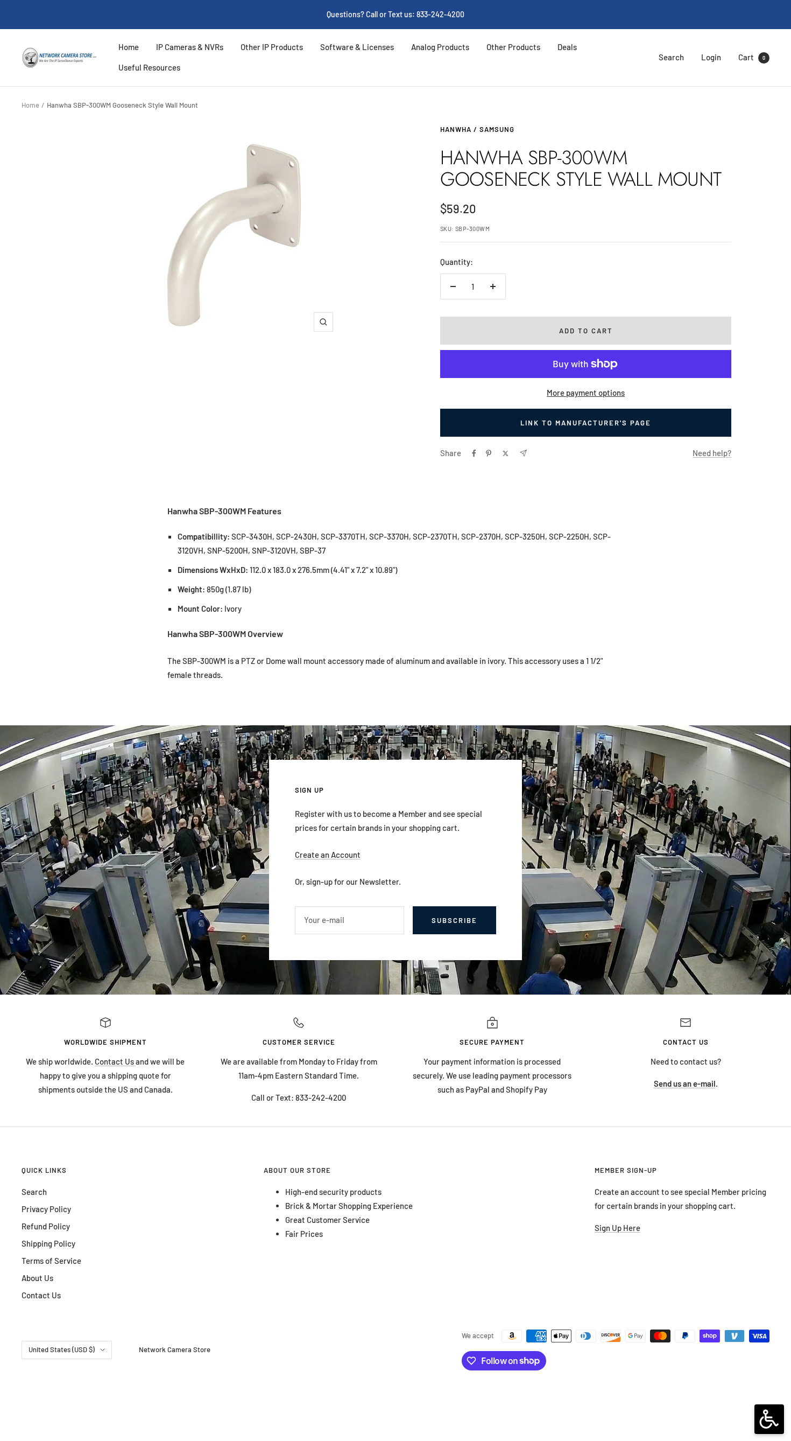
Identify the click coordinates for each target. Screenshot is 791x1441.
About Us (37, 1278)
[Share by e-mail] (523, 453)
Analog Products (440, 47)
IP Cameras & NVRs (189, 47)
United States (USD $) (62, 1349)
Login (711, 57)
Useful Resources (149, 67)
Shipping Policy (48, 1243)
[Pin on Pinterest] (488, 453)
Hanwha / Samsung (477, 129)
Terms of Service (51, 1260)
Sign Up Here (617, 1228)
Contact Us (115, 1061)
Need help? (712, 453)
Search (671, 57)
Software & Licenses (357, 47)
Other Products (513, 47)
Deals (567, 47)
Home (128, 47)
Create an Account (328, 854)
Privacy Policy (46, 1209)
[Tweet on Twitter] (505, 453)
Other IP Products (272, 47)
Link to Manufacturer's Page (585, 422)
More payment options (586, 392)
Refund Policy (46, 1226)
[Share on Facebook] (474, 453)
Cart (751, 57)
